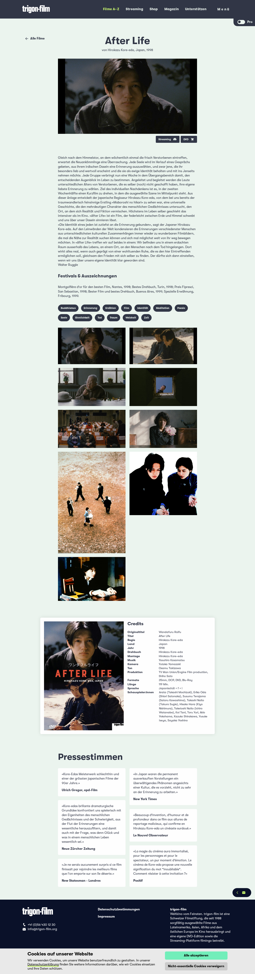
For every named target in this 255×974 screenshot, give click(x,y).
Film (126, 308)
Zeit (146, 317)
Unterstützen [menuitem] (196, 9)
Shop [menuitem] (154, 9)
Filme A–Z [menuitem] (111, 9)
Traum (113, 317)
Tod (100, 317)
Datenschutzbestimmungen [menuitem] (119, 909)
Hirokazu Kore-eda (121, 50)
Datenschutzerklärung (43, 964)
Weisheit (131, 317)
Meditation (162, 308)
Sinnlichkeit (82, 317)
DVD (185, 139)
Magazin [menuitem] (171, 9)
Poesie (181, 308)
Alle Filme (37, 38)
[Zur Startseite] (47, 9)
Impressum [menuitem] (106, 916)
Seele (64, 317)
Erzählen (110, 308)
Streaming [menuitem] (134, 9)
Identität (142, 308)
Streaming (164, 139)
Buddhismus (68, 308)
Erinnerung (90, 308)
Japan (140, 50)
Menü (223, 10)
